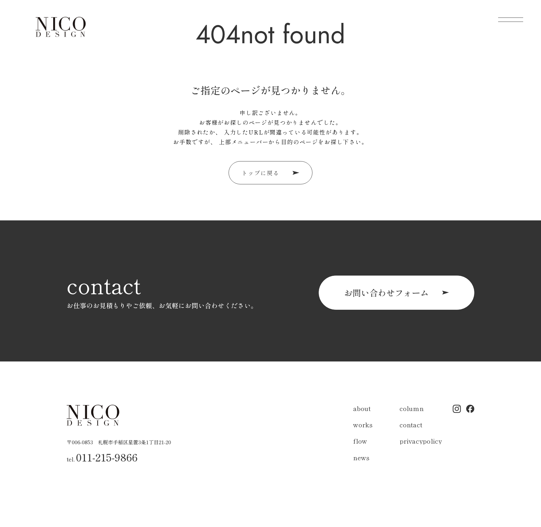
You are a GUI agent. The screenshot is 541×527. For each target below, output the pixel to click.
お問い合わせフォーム (386, 292)
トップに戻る (260, 173)
